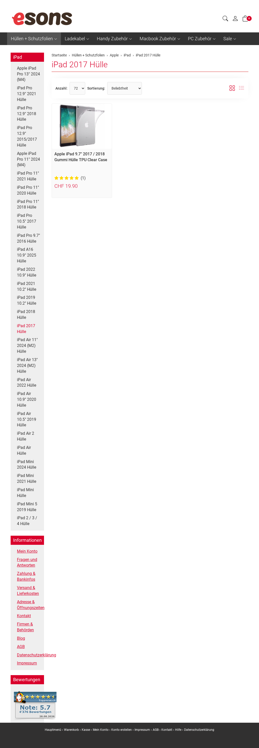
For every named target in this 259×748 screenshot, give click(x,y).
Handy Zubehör (112, 38)
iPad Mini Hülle (25, 492)
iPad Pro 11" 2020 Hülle (28, 190)
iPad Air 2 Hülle (25, 436)
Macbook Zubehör (158, 38)
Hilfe (178, 730)
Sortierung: (96, 88)
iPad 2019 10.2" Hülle (26, 300)
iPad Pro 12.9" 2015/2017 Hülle (27, 136)
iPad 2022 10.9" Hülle (26, 272)
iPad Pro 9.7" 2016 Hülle (28, 238)
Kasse (86, 730)
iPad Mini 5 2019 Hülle (27, 507)
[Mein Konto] (235, 20)
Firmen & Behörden (25, 627)
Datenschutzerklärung (29, 655)
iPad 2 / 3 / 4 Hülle (27, 520)
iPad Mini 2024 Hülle (26, 464)
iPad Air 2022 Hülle (26, 382)
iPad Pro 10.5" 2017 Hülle (26, 221)
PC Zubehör (199, 38)
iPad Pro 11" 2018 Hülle (28, 204)
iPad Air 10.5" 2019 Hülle (26, 419)
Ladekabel (75, 38)
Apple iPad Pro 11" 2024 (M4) (28, 159)
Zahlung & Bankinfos (26, 576)
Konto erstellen (121, 730)
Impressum (27, 663)
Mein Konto (27, 551)
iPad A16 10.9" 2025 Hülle (26, 255)
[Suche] (225, 19)
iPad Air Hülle (24, 450)
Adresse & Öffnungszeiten (29, 604)
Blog (21, 638)
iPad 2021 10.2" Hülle (26, 286)
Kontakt (24, 615)
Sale (227, 38)
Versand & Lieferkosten (28, 590)
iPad (17, 57)
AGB (21, 646)
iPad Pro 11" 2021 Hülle (28, 176)
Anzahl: (61, 88)
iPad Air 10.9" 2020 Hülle (26, 399)
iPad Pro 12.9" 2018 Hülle (26, 114)
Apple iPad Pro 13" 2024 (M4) (28, 74)
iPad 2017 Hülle (80, 64)
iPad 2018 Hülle (26, 314)
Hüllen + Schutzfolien (32, 38)
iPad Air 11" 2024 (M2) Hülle (27, 345)
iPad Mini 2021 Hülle (26, 478)
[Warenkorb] (245, 19)
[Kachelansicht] (232, 88)
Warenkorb (72, 730)
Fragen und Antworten (27, 562)
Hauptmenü (53, 730)
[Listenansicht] (242, 88)
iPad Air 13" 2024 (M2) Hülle (27, 365)
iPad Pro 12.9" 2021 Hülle (26, 94)
